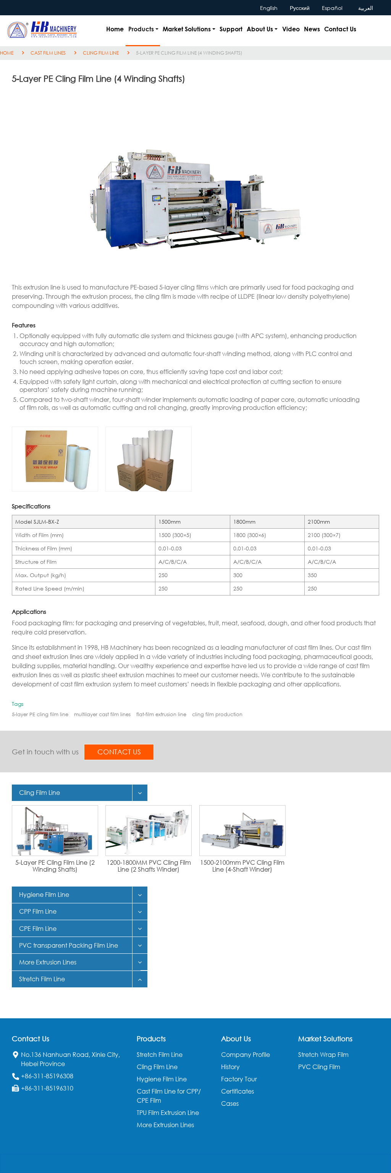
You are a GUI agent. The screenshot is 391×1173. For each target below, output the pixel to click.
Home (115, 29)
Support (231, 29)
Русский (300, 8)
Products (151, 1038)
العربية (365, 8)
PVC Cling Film (319, 1067)
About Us (236, 1038)
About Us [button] (260, 29)
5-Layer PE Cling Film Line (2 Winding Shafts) (55, 866)
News (312, 29)
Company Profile (245, 1054)
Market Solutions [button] (187, 29)
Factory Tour (239, 1079)
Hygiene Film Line (162, 1079)
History (230, 1067)
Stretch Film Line (160, 1054)
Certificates (237, 1091)
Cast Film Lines (48, 53)
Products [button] (141, 29)
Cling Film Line (101, 53)
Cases (230, 1103)
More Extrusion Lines (165, 1125)
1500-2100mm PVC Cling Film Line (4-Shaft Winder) (242, 866)
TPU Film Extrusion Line (168, 1112)
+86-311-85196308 (47, 1076)
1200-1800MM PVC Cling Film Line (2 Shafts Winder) (149, 866)
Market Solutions (325, 1038)
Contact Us (340, 29)
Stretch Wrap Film (323, 1054)
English (269, 8)
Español (332, 8)
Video (291, 29)
